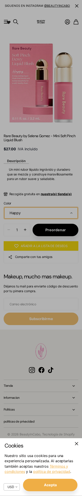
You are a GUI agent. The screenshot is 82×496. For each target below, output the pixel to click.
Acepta (50, 485)
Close (76, 443)
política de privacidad (51, 471)
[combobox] (12, 487)
